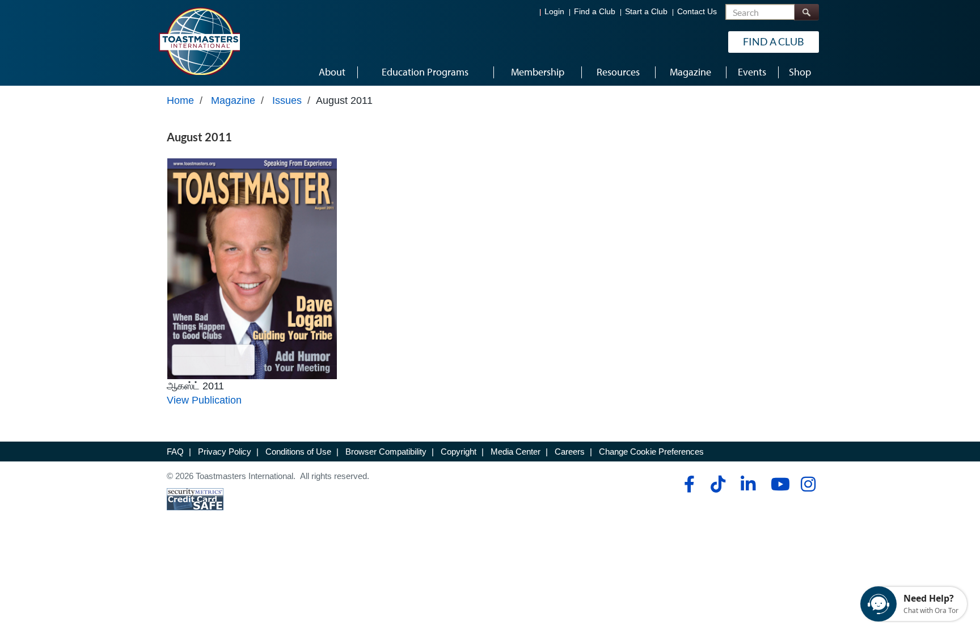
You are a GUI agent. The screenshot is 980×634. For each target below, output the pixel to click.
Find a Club (594, 11)
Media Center (515, 451)
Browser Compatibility (385, 451)
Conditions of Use (298, 451)
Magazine (233, 100)
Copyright (458, 451)
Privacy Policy (224, 451)
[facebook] (687, 484)
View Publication (204, 400)
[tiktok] (717, 484)
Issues (287, 100)
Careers (570, 451)
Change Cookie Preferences (651, 451)
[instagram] (808, 484)
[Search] (806, 12)
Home (180, 100)
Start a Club (646, 11)
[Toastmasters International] (199, 41)
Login (554, 11)
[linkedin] (748, 484)
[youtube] (778, 484)
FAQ (175, 451)
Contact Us (697, 11)
